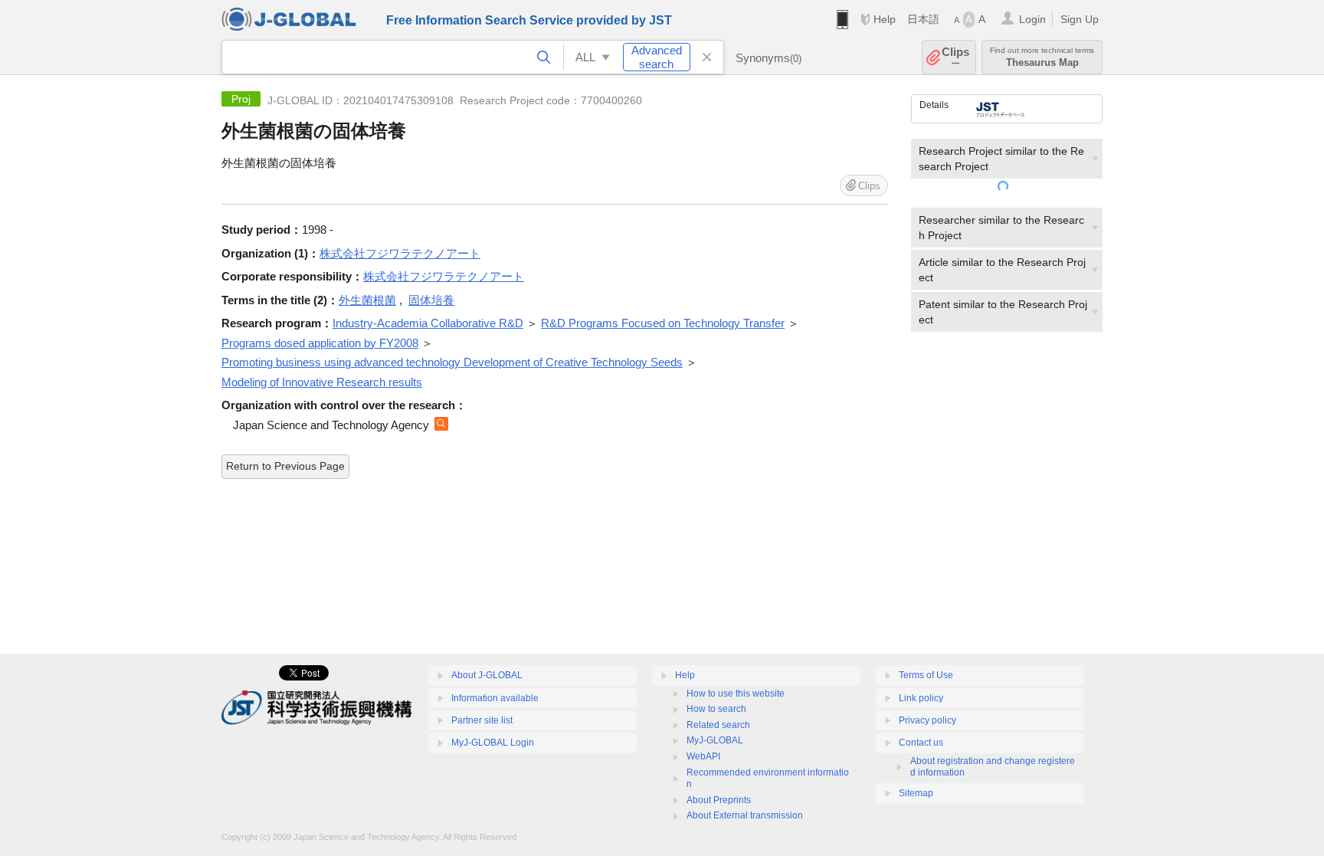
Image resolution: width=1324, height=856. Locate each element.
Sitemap (916, 793)
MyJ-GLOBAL (715, 740)
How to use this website (736, 693)
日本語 (923, 19)
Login (1032, 19)
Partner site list (482, 720)
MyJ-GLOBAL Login (492, 742)
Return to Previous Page (285, 466)
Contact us (921, 742)
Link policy (921, 698)
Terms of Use (926, 675)
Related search (718, 725)
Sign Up (1079, 19)
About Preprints (719, 800)
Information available (495, 698)
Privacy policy (927, 720)
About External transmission (745, 815)
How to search (716, 708)
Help (884, 19)
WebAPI (703, 756)
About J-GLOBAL (487, 675)
